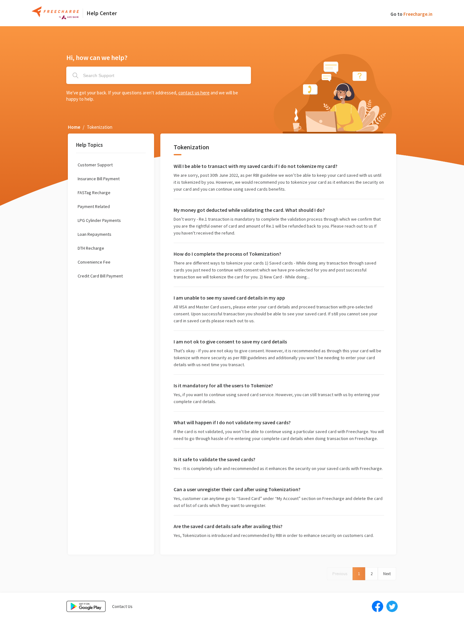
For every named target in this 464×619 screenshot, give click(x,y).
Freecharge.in (417, 14)
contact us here (194, 93)
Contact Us (122, 606)
